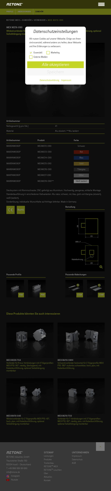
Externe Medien (41, 57)
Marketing (55, 53)
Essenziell (38, 53)
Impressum (66, 80)
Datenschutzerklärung (49, 80)
